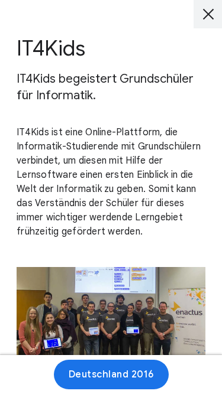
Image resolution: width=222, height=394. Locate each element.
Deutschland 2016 (111, 374)
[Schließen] (208, 14)
